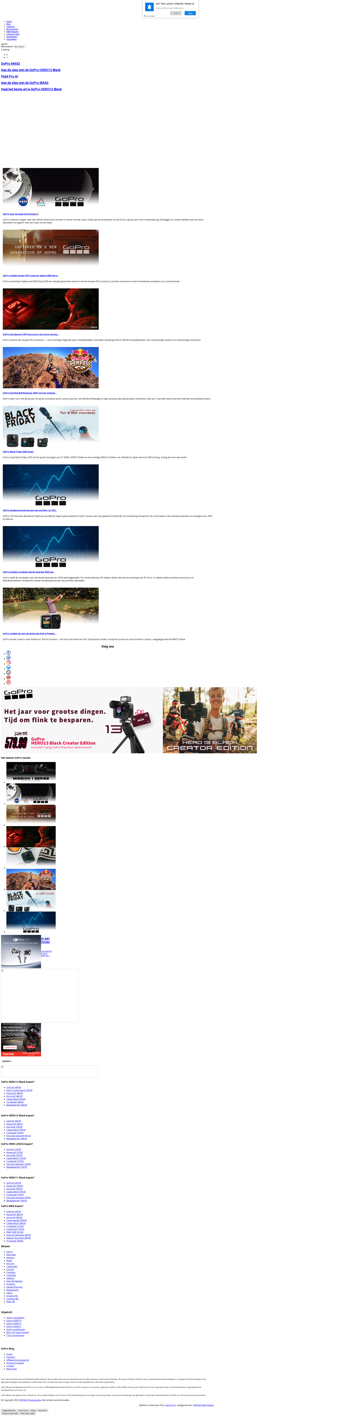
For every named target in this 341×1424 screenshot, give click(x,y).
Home (9, 21)
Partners (10, 1357)
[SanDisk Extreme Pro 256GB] (21, 1055)
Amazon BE (12, 1295)
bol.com (14, 1096)
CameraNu (15, 1099)
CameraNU (16, 1158)
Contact (10, 1365)
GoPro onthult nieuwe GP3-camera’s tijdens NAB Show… (31, 275)
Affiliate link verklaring (17, 1360)
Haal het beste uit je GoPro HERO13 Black (31, 89)
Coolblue (15, 1102)
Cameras (10, 26)
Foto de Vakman (18, 1135)
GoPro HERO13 (13, 1320)
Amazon (14, 1093)
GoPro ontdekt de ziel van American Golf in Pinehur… (29, 633)
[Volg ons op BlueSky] (8, 668)
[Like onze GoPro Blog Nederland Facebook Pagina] (8, 654)
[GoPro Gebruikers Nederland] (8, 658)
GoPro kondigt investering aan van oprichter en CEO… (30, 510)
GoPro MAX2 (10, 63)
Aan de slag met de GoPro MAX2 (24, 83)
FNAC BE (14, 1232)
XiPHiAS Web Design (203, 1405)
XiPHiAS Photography (30, 1400)
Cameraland (16, 1220)
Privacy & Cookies (15, 1363)
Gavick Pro (170, 1405)
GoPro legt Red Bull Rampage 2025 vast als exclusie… (30, 393)
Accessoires (12, 29)
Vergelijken (11, 39)
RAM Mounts (12, 31)
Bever (9, 1260)
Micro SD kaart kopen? (17, 1332)
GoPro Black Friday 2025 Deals (18, 451)
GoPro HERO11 (13, 1326)
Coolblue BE (12, 1298)
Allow (190, 13)
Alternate (11, 1254)
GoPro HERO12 (13, 1323)
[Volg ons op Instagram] (8, 663)
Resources (11, 1368)
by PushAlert (150, 16)
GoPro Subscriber (19, 1090)
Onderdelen (11, 37)
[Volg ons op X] (8, 673)
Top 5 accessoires (15, 1335)
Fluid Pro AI (9, 76)
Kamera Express (18, 1238)
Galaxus (10, 1278)
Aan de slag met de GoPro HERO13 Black (31, 70)
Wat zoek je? (7, 46)
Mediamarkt (12, 1289)
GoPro (13, 1087)
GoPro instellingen (15, 1329)
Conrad (10, 1269)
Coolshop (15, 1229)
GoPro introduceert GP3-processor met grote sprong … (31, 334)
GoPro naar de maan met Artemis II (20, 214)
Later (176, 13)
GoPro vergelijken (15, 1317)
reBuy (9, 1292)
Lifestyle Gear (13, 34)
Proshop (14, 1240)
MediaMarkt (16, 1105)
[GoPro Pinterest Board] (8, 683)
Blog (8, 24)
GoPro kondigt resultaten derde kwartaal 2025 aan (28, 572)
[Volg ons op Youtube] (8, 678)
